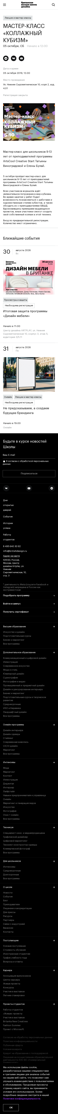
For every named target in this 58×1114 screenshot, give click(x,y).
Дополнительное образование (19, 652)
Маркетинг (9, 750)
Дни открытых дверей (8, 505)
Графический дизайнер (15, 837)
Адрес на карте (11, 556)
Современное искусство (16, 666)
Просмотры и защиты (15, 300)
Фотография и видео (14, 682)
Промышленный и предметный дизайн (23, 685)
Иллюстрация (10, 662)
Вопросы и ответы (13, 962)
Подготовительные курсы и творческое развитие (24, 698)
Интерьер (8, 788)
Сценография (10, 678)
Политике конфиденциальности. (22, 1099)
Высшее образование (14, 627)
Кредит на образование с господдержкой (25, 1053)
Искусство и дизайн (14, 632)
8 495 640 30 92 (12, 546)
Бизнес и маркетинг (13, 640)
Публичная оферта (13, 1045)
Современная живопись (15, 742)
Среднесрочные (12, 704)
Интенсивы (9, 762)
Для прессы (9, 912)
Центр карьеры (11, 980)
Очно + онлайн (10, 815)
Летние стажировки (14, 995)
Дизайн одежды (11, 734)
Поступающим (10, 940)
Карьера (7, 970)
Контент (7, 776)
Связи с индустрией (14, 924)
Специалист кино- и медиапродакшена (24, 833)
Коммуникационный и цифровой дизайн (24, 658)
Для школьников (12, 861)
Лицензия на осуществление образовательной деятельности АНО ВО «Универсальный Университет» (28, 1060)
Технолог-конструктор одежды (20, 845)
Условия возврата (12, 1049)
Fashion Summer (12, 1025)
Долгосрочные (11, 875)
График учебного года (15, 958)
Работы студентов (8, 537)
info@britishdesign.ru (15, 551)
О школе (7, 887)
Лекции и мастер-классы (18, 18)
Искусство (9, 807)
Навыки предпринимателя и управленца (24, 795)
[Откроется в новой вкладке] (6, 488)
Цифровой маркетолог (15, 841)
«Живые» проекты (12, 1014)
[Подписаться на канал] (6, 58)
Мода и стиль (10, 670)
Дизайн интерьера (13, 730)
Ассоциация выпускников (17, 976)
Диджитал (8, 784)
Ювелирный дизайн (13, 674)
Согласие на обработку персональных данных (27, 1037)
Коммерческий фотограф (16, 849)
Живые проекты (11, 984)
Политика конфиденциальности (20, 1041)
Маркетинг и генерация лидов (19, 803)
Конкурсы (8, 988)
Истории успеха (8, 525)
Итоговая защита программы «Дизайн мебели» (25, 313)
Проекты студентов (14, 1004)
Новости (7, 893)
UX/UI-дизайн (10, 746)
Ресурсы (7, 916)
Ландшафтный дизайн (15, 712)
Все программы (11, 644)
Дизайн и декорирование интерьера (23, 689)
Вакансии (8, 928)
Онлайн (8, 397)
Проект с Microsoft (13, 1029)
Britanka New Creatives (15, 1021)
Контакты (8, 932)
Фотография (9, 811)
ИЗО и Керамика (12, 708)
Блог (5, 901)
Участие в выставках (14, 991)
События (8, 517)
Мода (6, 768)
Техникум (8, 827)
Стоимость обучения (14, 950)
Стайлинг (8, 738)
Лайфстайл (9, 791)
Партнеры (8, 920)
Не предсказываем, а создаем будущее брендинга (26, 411)
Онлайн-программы (13, 725)
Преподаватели (11, 904)
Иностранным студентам (16, 954)
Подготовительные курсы (17, 636)
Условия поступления (14, 946)
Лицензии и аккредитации (17, 908)
